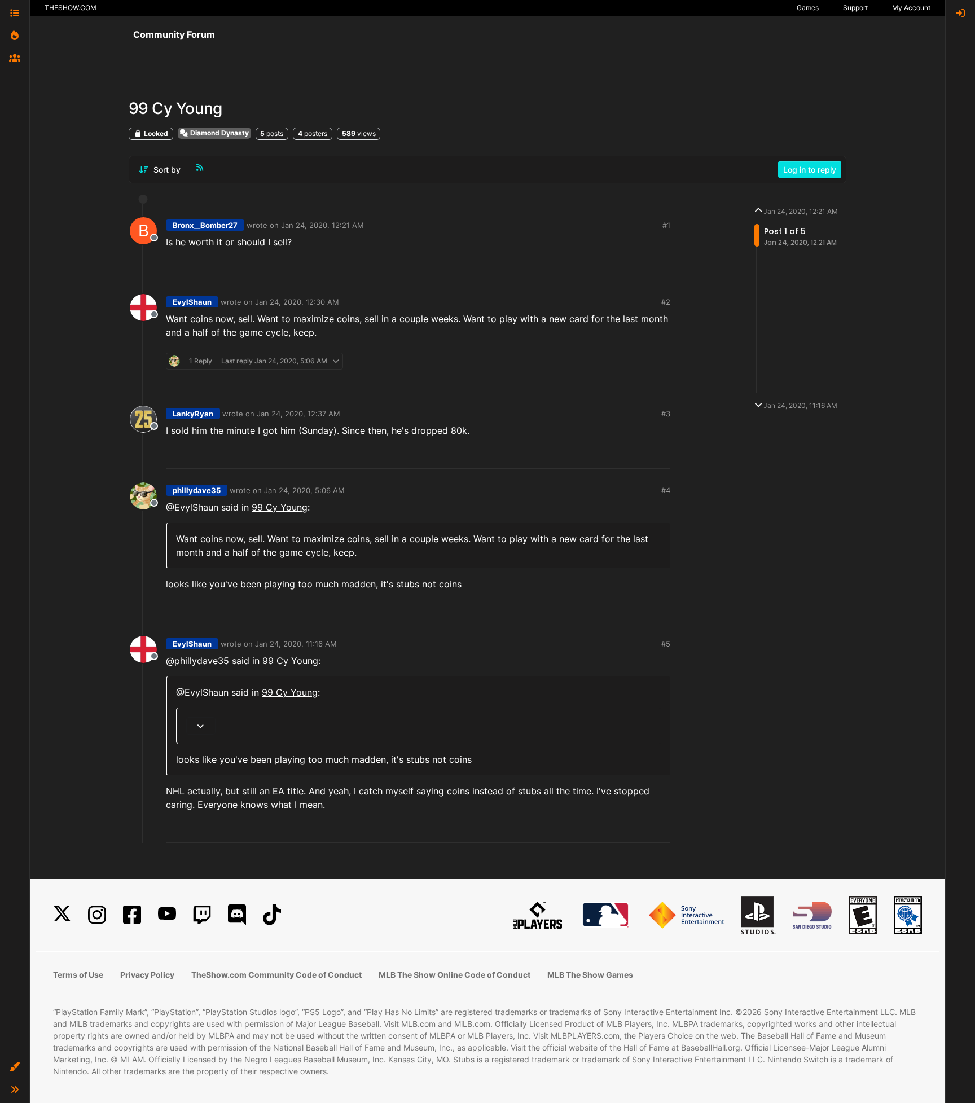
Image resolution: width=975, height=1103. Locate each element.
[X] (62, 914)
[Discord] (237, 914)
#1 (666, 225)
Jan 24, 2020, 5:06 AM (304, 490)
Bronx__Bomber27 (205, 225)
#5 (665, 643)
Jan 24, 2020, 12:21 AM (322, 225)
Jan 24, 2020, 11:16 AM (296, 643)
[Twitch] (202, 914)
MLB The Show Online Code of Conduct (454, 974)
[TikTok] (272, 914)
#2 (665, 301)
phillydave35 (197, 490)
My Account (911, 7)
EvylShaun (192, 301)
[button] (15, 1067)
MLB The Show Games (590, 974)
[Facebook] (132, 914)
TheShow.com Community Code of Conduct (276, 974)
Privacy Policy (147, 974)
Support (855, 7)
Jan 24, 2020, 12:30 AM (297, 301)
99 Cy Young (280, 507)
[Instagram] (97, 914)
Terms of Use (78, 974)
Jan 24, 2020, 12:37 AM (298, 413)
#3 (665, 413)
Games (808, 7)
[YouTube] (167, 914)
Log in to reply (809, 169)
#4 (665, 490)
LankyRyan (193, 413)
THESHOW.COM (70, 7)
